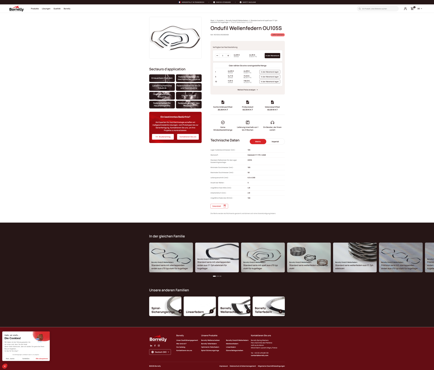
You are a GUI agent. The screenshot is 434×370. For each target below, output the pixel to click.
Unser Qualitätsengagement (187, 340)
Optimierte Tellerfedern (210, 347)
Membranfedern (232, 344)
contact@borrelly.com (259, 355)
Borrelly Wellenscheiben (210, 340)
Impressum (223, 366)
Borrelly (67, 9)
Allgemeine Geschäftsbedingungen (271, 366)
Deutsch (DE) (161, 352)
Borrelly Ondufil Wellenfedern (237, 20)
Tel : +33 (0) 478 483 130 (260, 353)
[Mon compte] (405, 8)
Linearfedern (231, 347)
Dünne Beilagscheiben (234, 350)
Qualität (57, 9)
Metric (258, 141)
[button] (214, 276)
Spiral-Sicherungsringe (210, 350)
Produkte (35, 9)
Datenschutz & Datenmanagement (243, 366)
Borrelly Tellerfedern (209, 344)
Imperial (275, 141)
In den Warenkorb (272, 55)
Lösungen (46, 9)
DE (418, 8)
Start (212, 20)
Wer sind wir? (181, 344)
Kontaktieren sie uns (184, 350)
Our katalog (180, 347)
